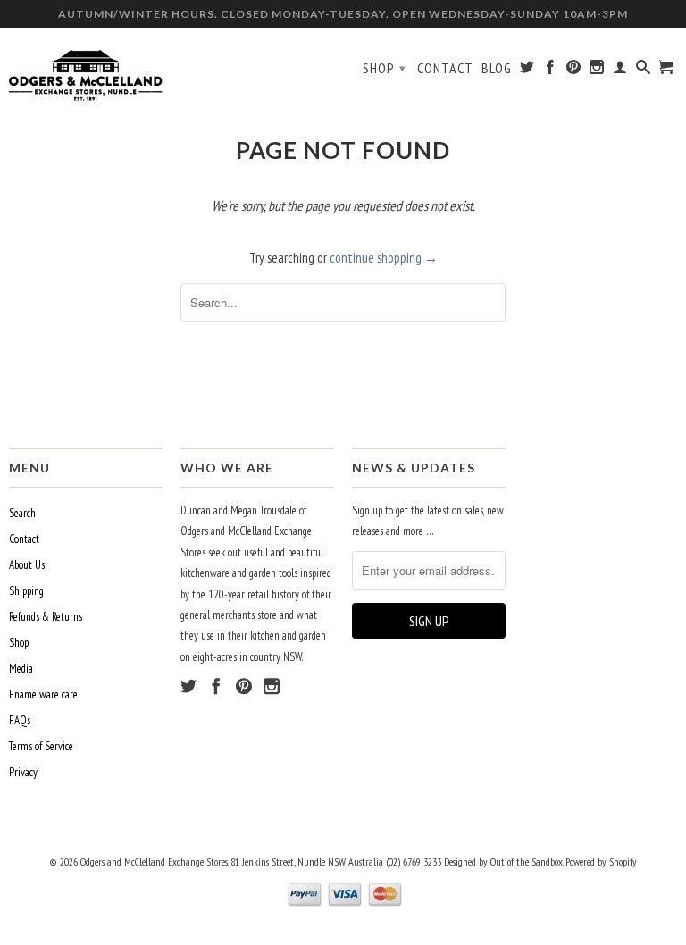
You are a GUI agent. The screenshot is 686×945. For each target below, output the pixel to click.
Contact (445, 68)
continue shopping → (384, 257)
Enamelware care (43, 694)
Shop (384, 68)
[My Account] (620, 70)
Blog (496, 68)
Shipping (26, 590)
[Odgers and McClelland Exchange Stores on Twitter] (527, 70)
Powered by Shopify (601, 861)
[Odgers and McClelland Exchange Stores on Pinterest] (573, 70)
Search (22, 513)
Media (21, 668)
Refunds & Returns (45, 616)
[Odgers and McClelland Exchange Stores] (86, 71)
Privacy (23, 772)
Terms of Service (41, 746)
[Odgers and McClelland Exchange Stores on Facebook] (550, 70)
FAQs (19, 720)
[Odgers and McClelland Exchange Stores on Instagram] (597, 70)
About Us (27, 565)
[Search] (643, 70)
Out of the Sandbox (526, 861)
